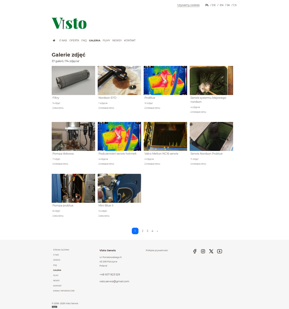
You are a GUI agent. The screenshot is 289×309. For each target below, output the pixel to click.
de (214, 5)
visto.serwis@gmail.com (114, 281)
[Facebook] (194, 251)
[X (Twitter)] (211, 251)
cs (234, 5)
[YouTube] (219, 251)
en (221, 5)
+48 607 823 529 (110, 274)
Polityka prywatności (157, 250)
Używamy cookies (188, 5)
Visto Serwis (72, 303)
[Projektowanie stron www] (55, 306)
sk (228, 5)
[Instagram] (203, 251)
